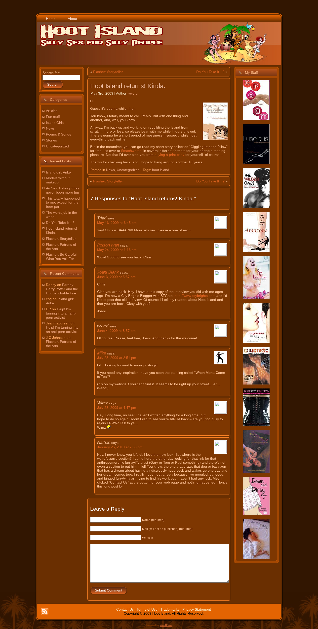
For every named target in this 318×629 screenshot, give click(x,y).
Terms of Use (147, 609)
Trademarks (169, 609)
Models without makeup (58, 180)
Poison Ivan (108, 245)
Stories (51, 140)
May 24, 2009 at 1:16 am (117, 250)
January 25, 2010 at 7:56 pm (120, 447)
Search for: (51, 73)
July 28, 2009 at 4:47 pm (116, 408)
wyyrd (133, 93)
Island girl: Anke (58, 172)
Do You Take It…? (60, 223)
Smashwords (131, 151)
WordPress (166, 625)
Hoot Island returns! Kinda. (127, 86)
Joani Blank (108, 272)
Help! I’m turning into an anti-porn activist (61, 313)
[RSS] (45, 611)
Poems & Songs (58, 134)
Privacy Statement (196, 609)
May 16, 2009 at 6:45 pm (117, 223)
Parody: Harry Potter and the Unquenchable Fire (62, 289)
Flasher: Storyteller (61, 239)
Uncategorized (57, 146)
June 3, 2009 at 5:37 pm (116, 277)
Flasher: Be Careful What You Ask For (61, 256)
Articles (51, 111)
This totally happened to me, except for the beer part (63, 202)
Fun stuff (53, 117)
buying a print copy (169, 155)
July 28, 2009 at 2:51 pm (116, 358)
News (50, 128)
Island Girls (55, 123)
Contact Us (125, 609)
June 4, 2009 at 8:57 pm (116, 331)
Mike (101, 353)
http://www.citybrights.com (195, 296)
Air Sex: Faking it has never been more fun (62, 190)
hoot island (160, 170)
